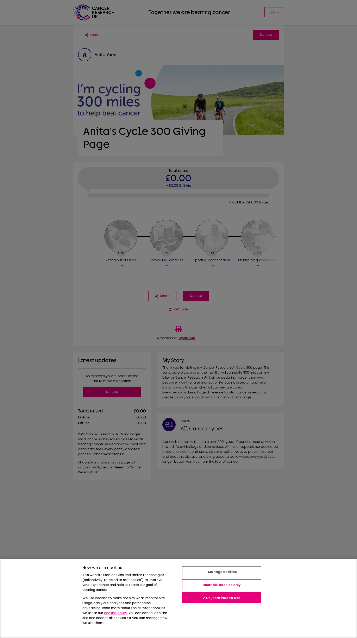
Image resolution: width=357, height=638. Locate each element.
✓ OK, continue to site (222, 597)
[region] (178, 598)
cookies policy (115, 613)
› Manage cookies (221, 571)
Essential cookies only (221, 584)
